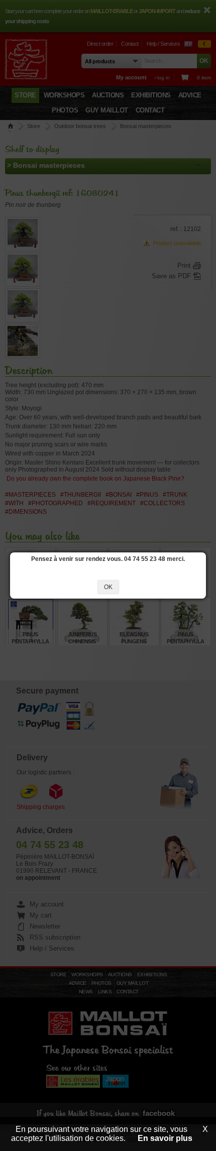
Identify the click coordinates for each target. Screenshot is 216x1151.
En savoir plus (165, 1138)
